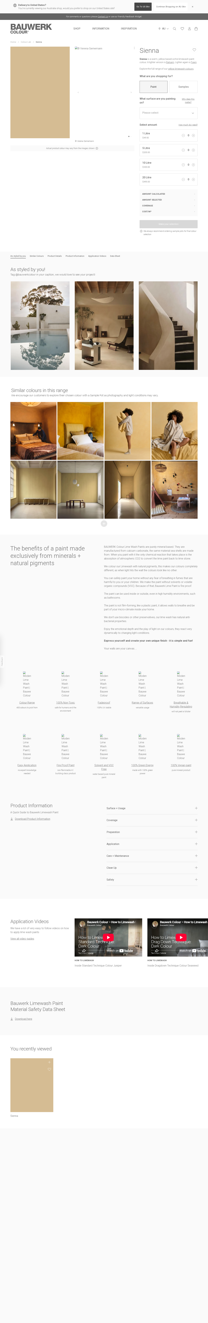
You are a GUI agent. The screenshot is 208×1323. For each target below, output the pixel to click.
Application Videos (97, 256)
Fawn (194, 62)
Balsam (170, 62)
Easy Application (27, 765)
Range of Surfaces (142, 702)
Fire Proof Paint (65, 765)
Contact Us (103, 16)
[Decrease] (183, 135)
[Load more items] (104, 523)
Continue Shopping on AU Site (171, 6)
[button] (40, 325)
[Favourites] (182, 29)
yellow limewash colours (181, 68)
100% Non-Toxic (65, 702)
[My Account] (189, 28)
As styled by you (18, 256)
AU (163, 28)
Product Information (75, 256)
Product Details (55, 256)
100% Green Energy (142, 765)
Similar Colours (37, 256)
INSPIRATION (129, 28)
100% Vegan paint (181, 765)
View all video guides (22, 938)
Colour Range (27, 702)
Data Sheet (115, 256)
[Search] (174, 29)
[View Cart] (196, 28)
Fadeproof (104, 702)
